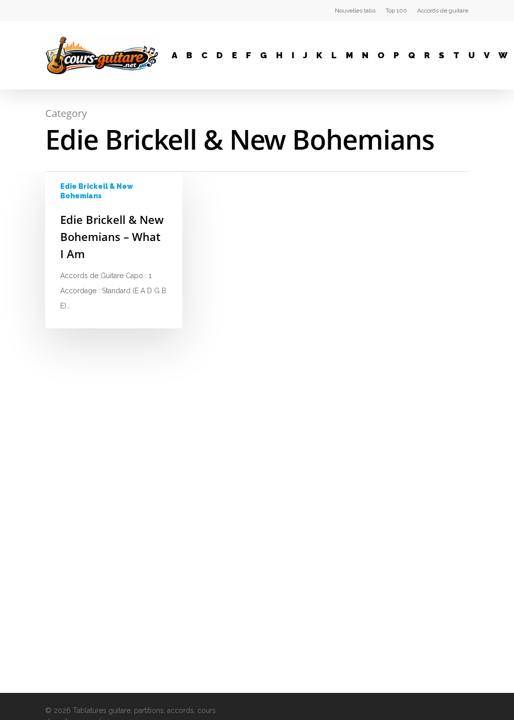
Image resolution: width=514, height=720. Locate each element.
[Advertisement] (410, 322)
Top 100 (396, 10)
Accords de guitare (442, 10)
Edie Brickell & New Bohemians (96, 191)
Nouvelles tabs (355, 10)
